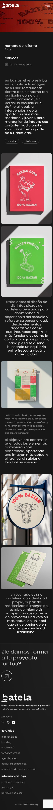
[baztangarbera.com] (6, 64)
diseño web (30, 141)
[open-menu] (48, 5)
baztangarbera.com (20, 64)
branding (12, 141)
